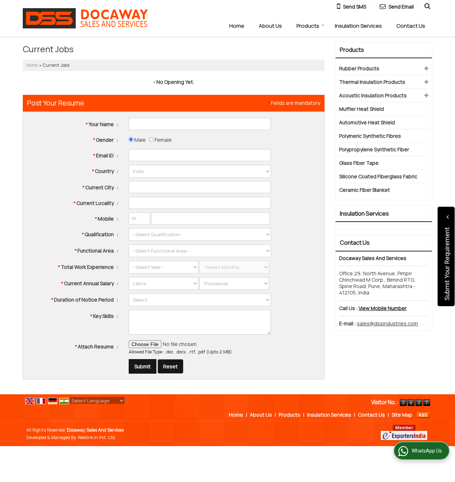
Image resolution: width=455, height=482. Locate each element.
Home (236, 25)
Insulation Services (358, 25)
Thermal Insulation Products (372, 81)
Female (163, 139)
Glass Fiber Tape (359, 162)
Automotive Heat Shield (367, 122)
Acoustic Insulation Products (373, 95)
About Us (270, 25)
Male (139, 139)
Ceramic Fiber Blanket (364, 189)
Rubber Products (359, 68)
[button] (383, 308)
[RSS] (423, 414)
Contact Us (410, 25)
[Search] (426, 6)
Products (307, 25)
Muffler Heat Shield (361, 108)
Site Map (402, 414)
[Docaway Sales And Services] (85, 18)
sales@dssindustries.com (387, 323)
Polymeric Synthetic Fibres (370, 135)
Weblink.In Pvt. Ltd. (96, 437)
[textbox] (200, 187)
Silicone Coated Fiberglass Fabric (378, 176)
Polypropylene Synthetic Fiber (374, 149)
